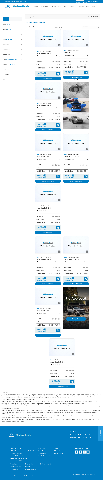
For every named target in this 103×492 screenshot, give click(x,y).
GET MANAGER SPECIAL (48, 78)
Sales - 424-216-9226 (10, 1)
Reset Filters (94, 16)
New (6, 19)
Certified (18, 19)
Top (100, 436)
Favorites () (58, 27)
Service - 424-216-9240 (21, 1)
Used (11, 19)
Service (81, 437)
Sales (80, 434)
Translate (85, 2)
